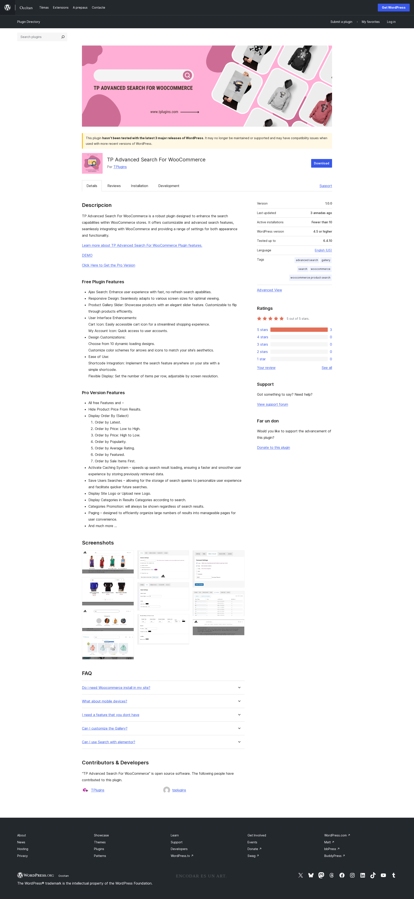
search (302, 269)
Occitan (63, 875)
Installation (139, 186)
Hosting (22, 849)
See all (327, 367)
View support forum (272, 404)
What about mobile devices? (104, 701)
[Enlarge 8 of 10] (239, 556)
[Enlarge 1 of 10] (128, 556)
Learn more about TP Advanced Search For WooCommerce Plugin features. (142, 245)
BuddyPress (334, 856)
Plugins (99, 849)
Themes (100, 842)
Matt (329, 842)
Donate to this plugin (273, 447)
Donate (255, 849)
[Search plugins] (63, 37)
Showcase (101, 835)
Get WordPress (394, 7)
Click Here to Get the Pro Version (108, 265)
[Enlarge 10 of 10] (239, 625)
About (21, 835)
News (21, 842)
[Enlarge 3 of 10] (128, 615)
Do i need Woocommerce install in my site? (116, 688)
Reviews (114, 186)
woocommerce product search (310, 277)
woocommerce (320, 269)
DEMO (87, 255)
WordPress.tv (182, 856)
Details (91, 186)
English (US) (323, 250)
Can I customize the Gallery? (104, 728)
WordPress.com (337, 835)
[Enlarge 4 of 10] (128, 640)
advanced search (307, 260)
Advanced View (269, 290)
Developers (179, 849)
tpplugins (179, 790)
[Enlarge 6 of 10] (183, 588)
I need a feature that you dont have (110, 715)
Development (168, 186)
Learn (175, 835)
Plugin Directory (28, 22)
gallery (325, 260)
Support (326, 186)
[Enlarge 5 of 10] (183, 556)
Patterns (100, 856)
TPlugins (120, 167)
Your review (266, 367)
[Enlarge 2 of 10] (128, 583)
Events (252, 842)
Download (321, 163)
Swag (253, 856)
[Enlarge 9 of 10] (239, 597)
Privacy (22, 856)
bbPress (332, 849)
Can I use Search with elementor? (108, 742)
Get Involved (257, 835)
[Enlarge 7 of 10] (183, 620)
